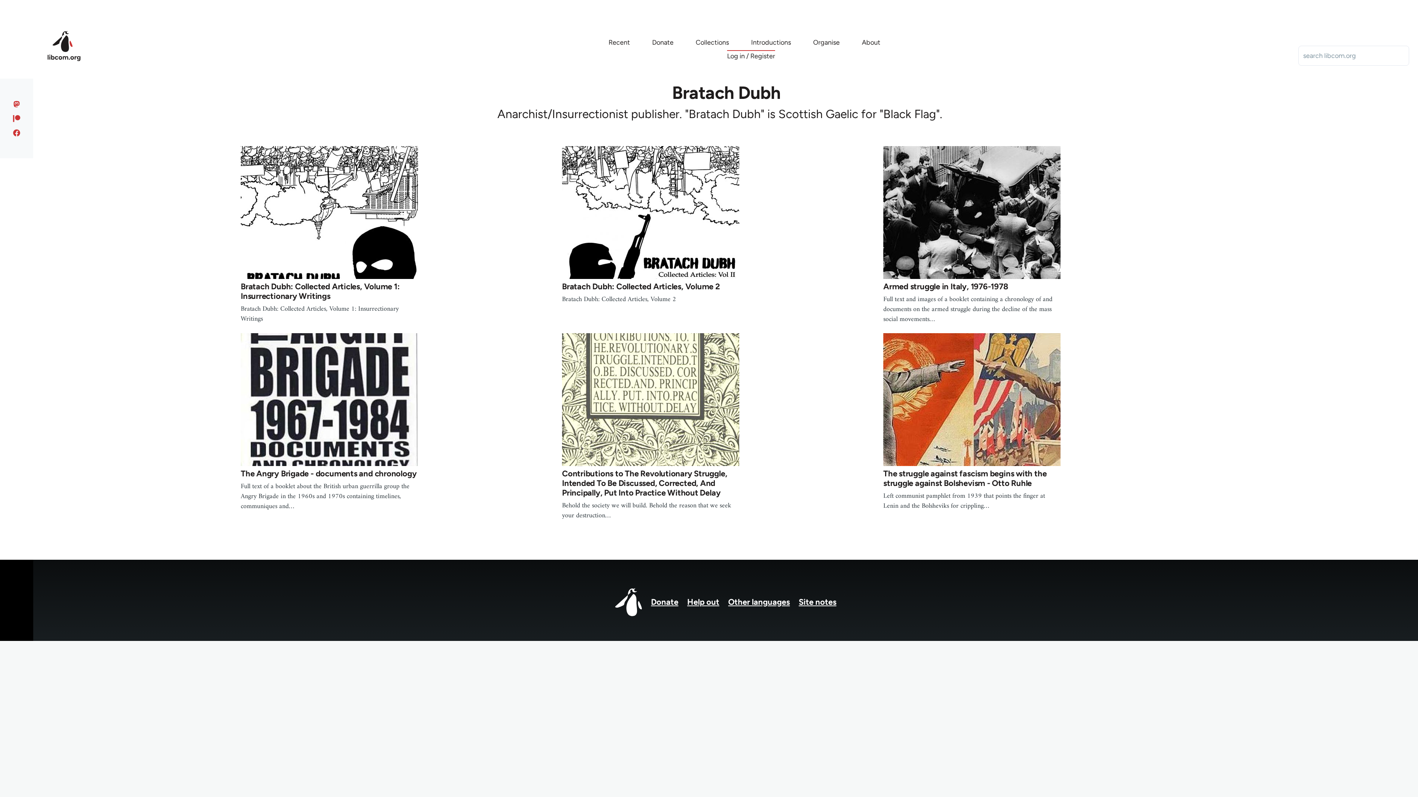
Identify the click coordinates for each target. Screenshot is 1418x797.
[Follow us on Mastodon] (16, 104)
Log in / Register (751, 56)
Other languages (759, 602)
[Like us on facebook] (16, 132)
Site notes (817, 602)
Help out (703, 602)
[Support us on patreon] (16, 118)
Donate (664, 602)
